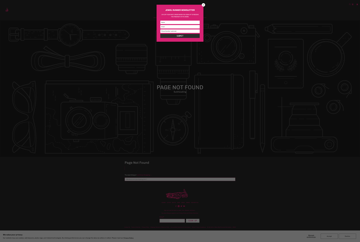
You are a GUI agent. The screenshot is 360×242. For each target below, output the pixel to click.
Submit (180, 36)
